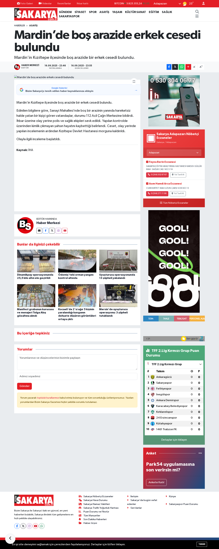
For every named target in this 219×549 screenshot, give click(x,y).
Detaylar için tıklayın (174, 439)
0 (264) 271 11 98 (158, 194)
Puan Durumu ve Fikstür (96, 511)
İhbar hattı (82, 3)
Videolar (47, 3)
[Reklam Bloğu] (174, 100)
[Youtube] (65, 231)
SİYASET (80, 12)
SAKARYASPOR (69, 16)
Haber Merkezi (48, 223)
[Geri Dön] (10, 539)
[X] (23, 526)
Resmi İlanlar (64, 3)
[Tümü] (200, 453)
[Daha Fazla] (188, 67)
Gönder (25, 386)
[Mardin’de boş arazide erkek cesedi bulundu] (77, 77)
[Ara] (197, 12)
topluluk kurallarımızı (48, 397)
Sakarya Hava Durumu (95, 500)
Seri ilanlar (136, 508)
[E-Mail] (39, 231)
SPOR (92, 12)
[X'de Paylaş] (175, 67)
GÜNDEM (65, 12)
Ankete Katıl (156, 482)
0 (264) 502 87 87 (159, 175)
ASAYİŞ (104, 12)
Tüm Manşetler (91, 515)
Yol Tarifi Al (179, 175)
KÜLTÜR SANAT (135, 12)
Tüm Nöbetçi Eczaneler (175, 203)
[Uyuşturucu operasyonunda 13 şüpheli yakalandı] (118, 261)
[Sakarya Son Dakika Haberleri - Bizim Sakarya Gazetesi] (35, 14)
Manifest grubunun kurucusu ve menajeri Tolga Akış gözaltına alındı (35, 312)
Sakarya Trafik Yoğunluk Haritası (101, 508)
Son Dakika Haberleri (95, 519)
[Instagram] (58, 231)
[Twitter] (52, 231)
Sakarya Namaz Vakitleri (96, 504)
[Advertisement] (78, 182)
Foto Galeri (26, 3)
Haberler (19, 25)
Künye (172, 496)
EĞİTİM (154, 12)
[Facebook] (45, 231)
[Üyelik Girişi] (202, 3)
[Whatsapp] (41, 526)
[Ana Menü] (197, 16)
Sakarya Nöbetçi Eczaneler (98, 496)
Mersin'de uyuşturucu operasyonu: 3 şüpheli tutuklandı (113, 312)
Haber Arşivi (90, 523)
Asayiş (33, 25)
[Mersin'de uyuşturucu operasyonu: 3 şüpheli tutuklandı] (118, 295)
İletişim (134, 496)
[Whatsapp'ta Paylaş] (182, 67)
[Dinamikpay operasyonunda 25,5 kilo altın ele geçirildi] (36, 261)
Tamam (201, 544)
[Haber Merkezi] (25, 225)
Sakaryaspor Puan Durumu (183, 504)
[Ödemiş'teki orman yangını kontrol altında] (77, 261)
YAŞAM (117, 12)
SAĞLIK (167, 12)
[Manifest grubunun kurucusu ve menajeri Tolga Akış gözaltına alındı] (36, 295)
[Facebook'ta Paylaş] (169, 67)
